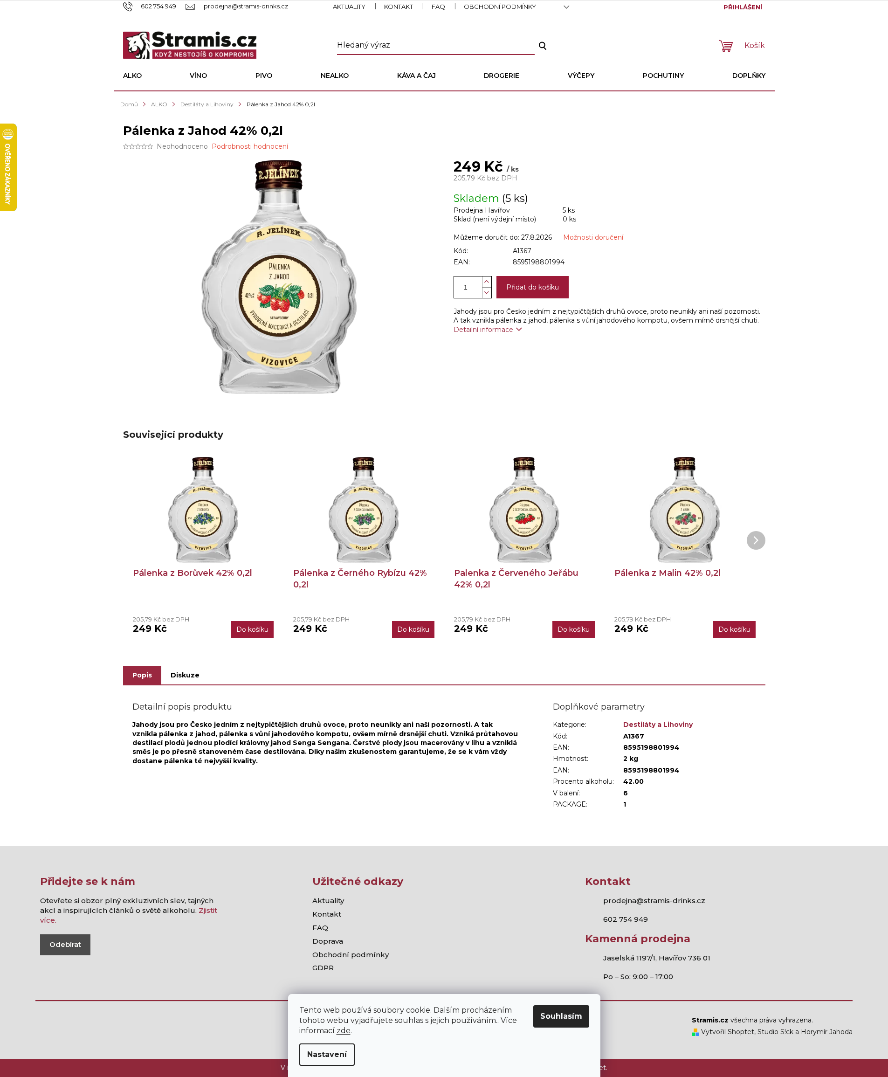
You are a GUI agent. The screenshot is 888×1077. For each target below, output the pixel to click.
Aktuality (349, 6)
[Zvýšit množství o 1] (486, 281)
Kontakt (398, 6)
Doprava (327, 941)
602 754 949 (625, 919)
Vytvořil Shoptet (726, 1032)
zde (344, 1030)
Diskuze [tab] (185, 675)
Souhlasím (561, 1016)
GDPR (323, 967)
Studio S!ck (775, 1032)
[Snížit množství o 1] (486, 292)
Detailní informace (483, 329)
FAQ (438, 6)
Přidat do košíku (532, 287)
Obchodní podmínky (500, 6)
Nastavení (327, 1054)
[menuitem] (132, 75)
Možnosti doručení (593, 237)
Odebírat (65, 944)
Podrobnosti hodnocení (250, 146)
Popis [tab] (142, 675)
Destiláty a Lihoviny (658, 724)
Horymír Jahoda (827, 1032)
